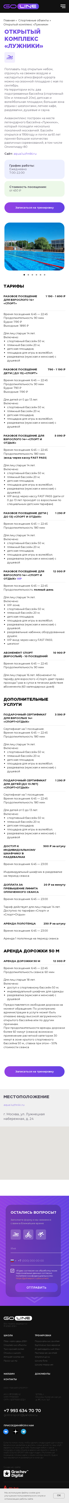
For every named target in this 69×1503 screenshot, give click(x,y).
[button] (34, 207)
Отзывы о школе (12, 1352)
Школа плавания (44, 1364)
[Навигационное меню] (63, 6)
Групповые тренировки (47, 1345)
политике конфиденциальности (34, 1275)
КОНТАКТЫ (10, 1379)
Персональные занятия (47, 1341)
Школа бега (41, 1360)
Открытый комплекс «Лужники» (26, 24)
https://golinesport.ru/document (32, 1278)
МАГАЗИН (9, 1373)
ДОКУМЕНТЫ (42, 1373)
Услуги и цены (42, 1356)
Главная (9, 20)
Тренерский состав (14, 1349)
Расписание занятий (46, 1352)
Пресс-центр (10, 1360)
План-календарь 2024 (15, 1341)
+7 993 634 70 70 (22, 1410)
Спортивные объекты (33, 20)
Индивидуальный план (47, 1349)
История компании (14, 1356)
